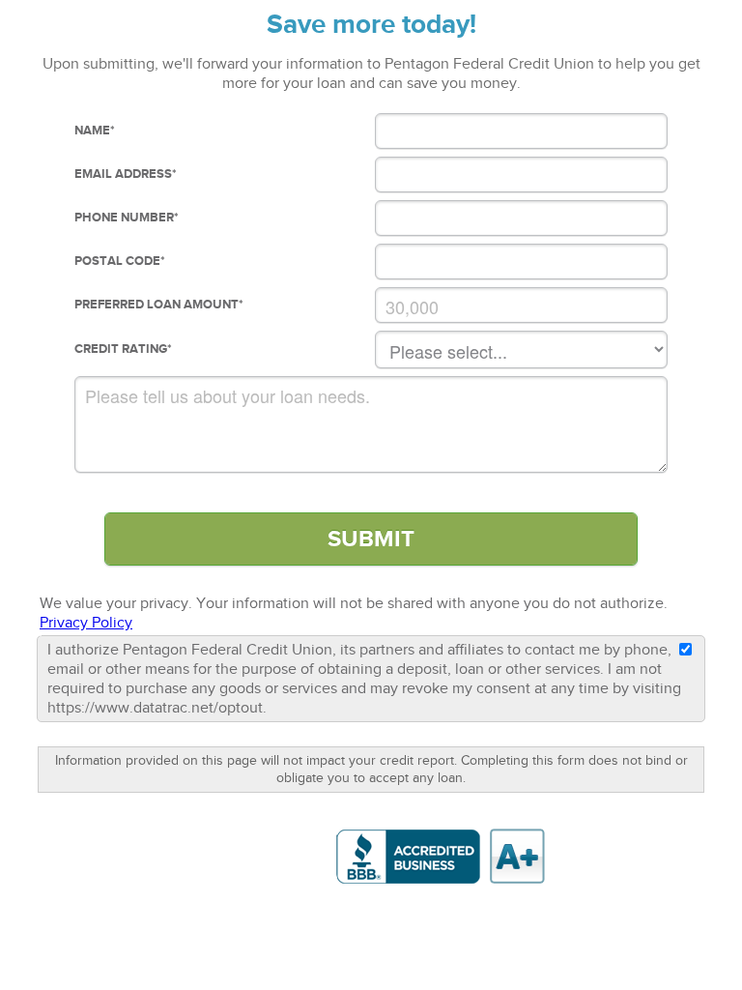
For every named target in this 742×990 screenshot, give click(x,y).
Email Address (125, 174)
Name (94, 130)
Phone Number (126, 217)
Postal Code (119, 261)
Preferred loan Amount (158, 304)
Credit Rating (123, 349)
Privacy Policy (86, 622)
